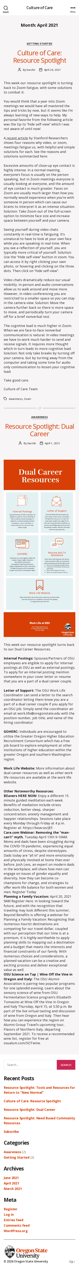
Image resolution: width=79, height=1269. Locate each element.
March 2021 (13, 1188)
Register (10, 1209)
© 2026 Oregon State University (26, 1261)
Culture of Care (39, 8)
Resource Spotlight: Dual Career (39, 430)
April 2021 (11, 1183)
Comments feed (17, 1225)
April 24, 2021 (52, 69)
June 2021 (11, 1178)
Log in (9, 1214)
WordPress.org (16, 1231)
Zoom (27, 399)
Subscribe (11, 1131)
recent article (17, 138)
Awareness (16, 399)
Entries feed (13, 1220)
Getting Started (39, 43)
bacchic (31, 69)
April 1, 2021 (52, 443)
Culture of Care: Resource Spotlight (39, 56)
